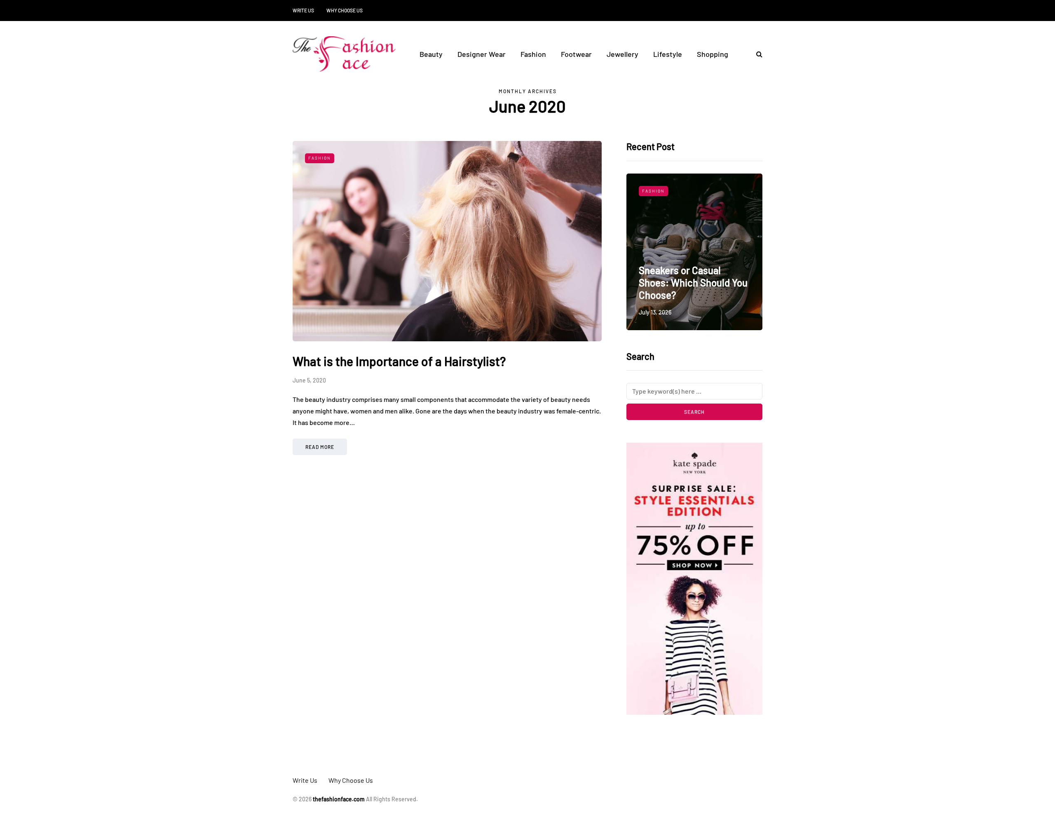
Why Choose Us (344, 10)
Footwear (576, 54)
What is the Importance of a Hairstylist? (399, 361)
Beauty (431, 54)
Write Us (303, 10)
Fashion (533, 54)
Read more (319, 447)
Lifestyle (667, 54)
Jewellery (622, 54)
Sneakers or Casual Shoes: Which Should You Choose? (693, 282)
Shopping (712, 54)
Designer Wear (481, 54)
